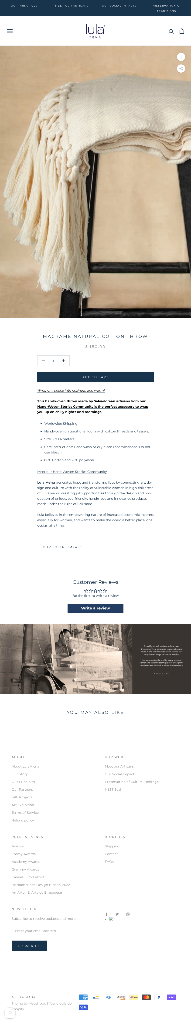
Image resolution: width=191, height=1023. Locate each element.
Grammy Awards (25, 869)
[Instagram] (128, 914)
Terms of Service (25, 813)
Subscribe (29, 946)
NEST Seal (113, 789)
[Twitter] (117, 914)
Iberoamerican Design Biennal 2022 (41, 885)
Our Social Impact (62, 547)
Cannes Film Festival (28, 877)
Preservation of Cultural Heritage (132, 782)
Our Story (20, 774)
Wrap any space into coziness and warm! (71, 390)
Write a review (95, 608)
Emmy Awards (24, 854)
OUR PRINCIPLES (24, 5)
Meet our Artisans (119, 766)
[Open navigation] (10, 31)
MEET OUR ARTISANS (72, 5)
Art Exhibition (23, 805)
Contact (111, 854)
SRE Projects (22, 797)
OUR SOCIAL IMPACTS (119, 5)
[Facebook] (106, 914)
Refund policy (23, 820)
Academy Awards (26, 862)
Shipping (112, 846)
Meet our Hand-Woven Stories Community (72, 472)
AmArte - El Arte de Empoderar (37, 892)
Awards (18, 846)
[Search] (171, 31)
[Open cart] (182, 31)
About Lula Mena (25, 766)
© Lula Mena (24, 997)
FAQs (109, 862)
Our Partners (22, 789)
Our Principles (23, 782)
